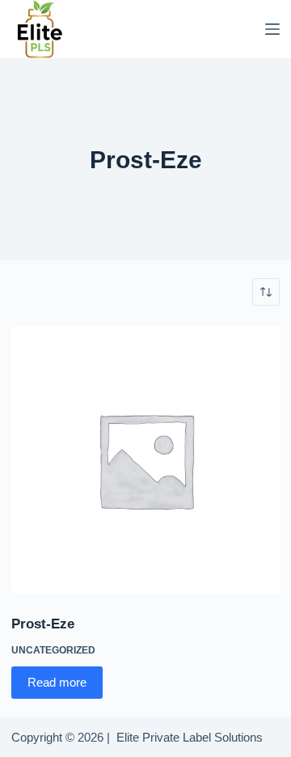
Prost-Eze (42, 624)
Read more (56, 682)
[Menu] (272, 29)
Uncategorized (53, 650)
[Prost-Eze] (145, 460)
